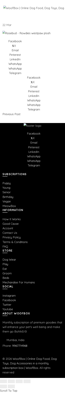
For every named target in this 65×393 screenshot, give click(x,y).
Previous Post (11, 114)
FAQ (5, 246)
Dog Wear (9, 259)
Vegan (6, 201)
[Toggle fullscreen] (19, 381)
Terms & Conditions (15, 242)
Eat (4, 268)
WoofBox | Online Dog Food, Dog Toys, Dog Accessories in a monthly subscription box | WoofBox (29, 363)
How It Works (11, 219)
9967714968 (19, 345)
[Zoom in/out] (27, 381)
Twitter (6, 304)
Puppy (6, 183)
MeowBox (9, 206)
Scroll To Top (8, 390)
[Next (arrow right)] (11, 386)
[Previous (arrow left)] (3, 386)
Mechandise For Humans (18, 282)
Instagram (9, 295)
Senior (6, 192)
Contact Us (9, 232)
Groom (7, 273)
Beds (5, 278)
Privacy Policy (11, 237)
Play (5, 264)
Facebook (9, 300)
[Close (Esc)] (3, 381)
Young (6, 187)
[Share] (11, 381)
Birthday (7, 197)
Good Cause (10, 223)
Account (7, 228)
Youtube (7, 309)
